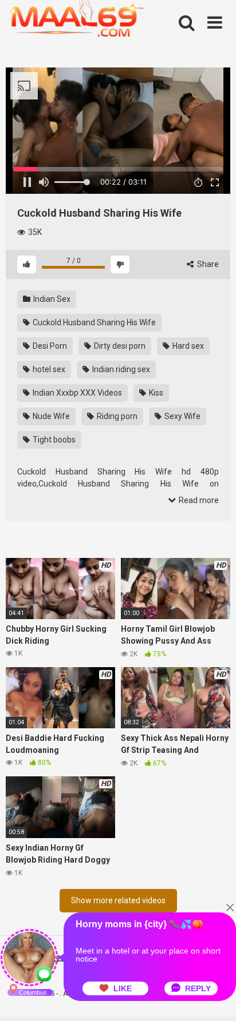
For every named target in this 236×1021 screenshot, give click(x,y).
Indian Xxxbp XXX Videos (76, 392)
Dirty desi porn (118, 345)
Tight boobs (53, 439)
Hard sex (187, 345)
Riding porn (116, 416)
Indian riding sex (120, 369)
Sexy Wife (181, 416)
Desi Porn (49, 345)
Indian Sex (51, 299)
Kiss (155, 392)
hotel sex (48, 369)
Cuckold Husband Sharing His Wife (93, 322)
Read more (198, 500)
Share (207, 264)
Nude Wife (50, 416)
